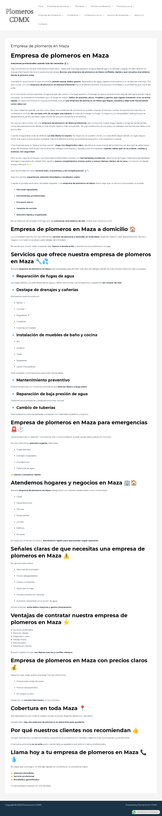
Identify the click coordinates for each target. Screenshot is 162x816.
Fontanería (72, 15)
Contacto (42, 24)
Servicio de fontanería (117, 15)
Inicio (40, 6)
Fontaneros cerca (92, 15)
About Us (139, 15)
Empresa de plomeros (58, 6)
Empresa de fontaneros (49, 15)
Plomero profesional (100, 6)
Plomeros (79, 6)
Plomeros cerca (124, 6)
